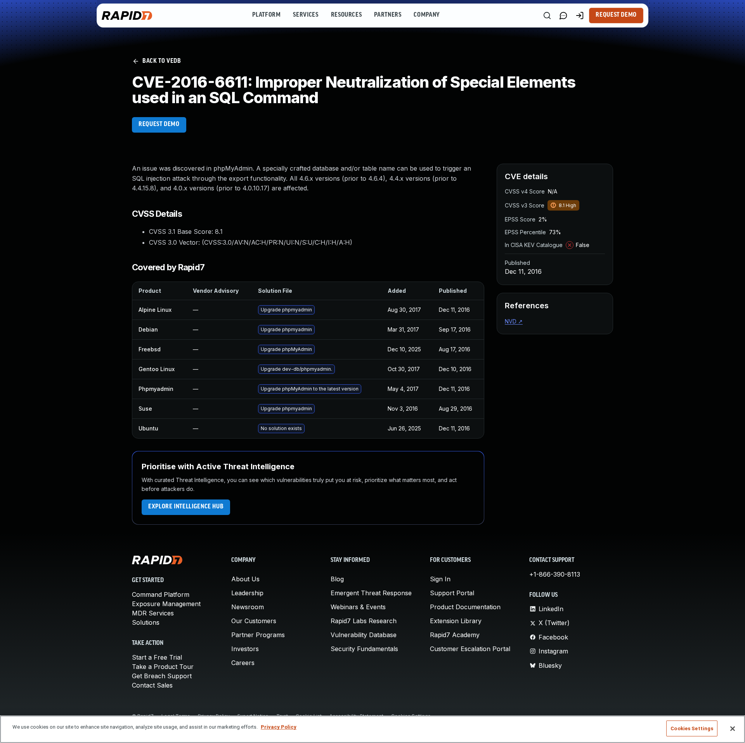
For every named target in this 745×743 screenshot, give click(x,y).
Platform (266, 15)
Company (427, 15)
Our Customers (253, 621)
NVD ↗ (514, 321)
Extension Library (456, 621)
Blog (337, 579)
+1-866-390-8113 (554, 574)
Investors (245, 649)
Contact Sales (152, 685)
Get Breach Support (162, 676)
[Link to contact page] (563, 15)
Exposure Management (166, 604)
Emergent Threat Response (371, 593)
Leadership (247, 593)
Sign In (440, 579)
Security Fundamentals (364, 649)
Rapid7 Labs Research (364, 621)
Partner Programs (258, 635)
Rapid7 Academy (455, 635)
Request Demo (616, 15)
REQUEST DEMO (159, 124)
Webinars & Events (358, 607)
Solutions (145, 622)
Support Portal (452, 593)
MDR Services (153, 613)
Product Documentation (465, 607)
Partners (387, 15)
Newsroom (247, 607)
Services (305, 15)
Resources (346, 15)
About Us (245, 579)
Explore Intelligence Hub (186, 507)
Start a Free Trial (157, 657)
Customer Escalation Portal (470, 649)
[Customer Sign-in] (580, 15)
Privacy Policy (278, 727)
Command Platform (160, 594)
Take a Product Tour (163, 666)
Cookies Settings (691, 728)
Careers (243, 663)
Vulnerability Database (364, 635)
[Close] (732, 728)
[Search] (547, 15)
